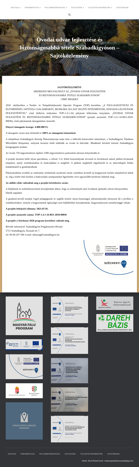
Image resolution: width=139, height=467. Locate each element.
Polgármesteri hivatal (55, 8)
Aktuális (15, 8)
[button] (20, 8)
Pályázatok (77, 8)
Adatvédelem (122, 8)
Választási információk (99, 8)
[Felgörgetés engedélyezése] (133, 461)
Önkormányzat (32, 8)
